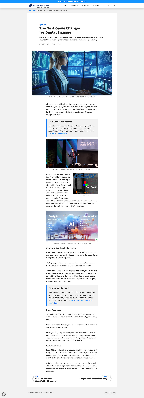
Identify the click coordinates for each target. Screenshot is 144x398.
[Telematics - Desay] (85, 183)
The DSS (96, 5)
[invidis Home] (39, 5)
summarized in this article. (57, 133)
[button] (114, 5)
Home (30, 11)
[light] (109, 5)
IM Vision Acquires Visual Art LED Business (45, 379)
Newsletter (74, 5)
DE (103, 5)
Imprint (52, 393)
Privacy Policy (44, 393)
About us (37, 393)
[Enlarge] (95, 141)
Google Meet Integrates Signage (94, 378)
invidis (32, 393)
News (65, 5)
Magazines (85, 5)
